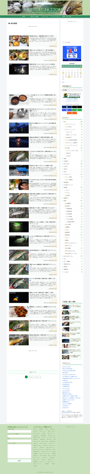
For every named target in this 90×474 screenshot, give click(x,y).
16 (80, 72)
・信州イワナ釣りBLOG (67, 368)
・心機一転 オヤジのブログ (68, 399)
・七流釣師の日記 (65, 386)
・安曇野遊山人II (65, 401)
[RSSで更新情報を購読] (72, 113)
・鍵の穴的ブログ (65, 392)
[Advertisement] (32, 30)
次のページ (32, 372)
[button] (81, 42)
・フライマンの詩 (65, 390)
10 (63, 72)
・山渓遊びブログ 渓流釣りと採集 (69, 395)
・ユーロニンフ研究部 (66, 403)
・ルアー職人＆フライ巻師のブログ (69, 376)
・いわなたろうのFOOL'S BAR (68, 370)
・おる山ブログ (65, 407)
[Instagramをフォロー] (67, 110)
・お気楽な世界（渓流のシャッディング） (71, 378)
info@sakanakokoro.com (66, 412)
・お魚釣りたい (65, 380)
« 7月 (63, 82)
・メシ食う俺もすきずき (67, 382)
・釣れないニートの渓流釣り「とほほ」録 (71, 397)
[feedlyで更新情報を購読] (77, 110)
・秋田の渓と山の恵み (66, 393)
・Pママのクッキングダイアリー (69, 374)
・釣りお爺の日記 (65, 384)
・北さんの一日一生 (66, 366)
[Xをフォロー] (77, 107)
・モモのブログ (65, 405)
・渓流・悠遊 (65, 372)
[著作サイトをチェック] (67, 107)
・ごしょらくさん (65, 388)
